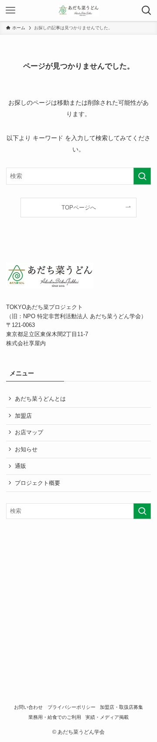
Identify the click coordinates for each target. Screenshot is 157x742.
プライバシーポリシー (72, 707)
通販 (20, 466)
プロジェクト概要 (37, 483)
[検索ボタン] (146, 10)
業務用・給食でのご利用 (54, 717)
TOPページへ (78, 207)
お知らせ (26, 449)
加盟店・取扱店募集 (121, 707)
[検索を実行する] (142, 176)
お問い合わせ (28, 707)
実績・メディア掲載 (107, 717)
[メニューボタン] (10, 10)
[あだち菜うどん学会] (78, 10)
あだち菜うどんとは (40, 398)
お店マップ (29, 432)
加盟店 (23, 415)
